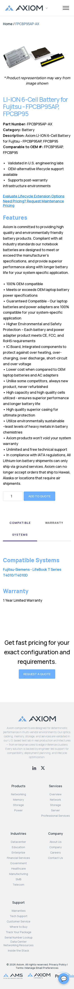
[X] (43, 768)
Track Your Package (18, 932)
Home (7, 24)
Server (55, 810)
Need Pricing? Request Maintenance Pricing (33, 203)
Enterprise (18, 852)
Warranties (18, 911)
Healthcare (18, 868)
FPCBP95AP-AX (27, 24)
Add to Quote (39, 496)
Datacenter (18, 842)
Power (18, 810)
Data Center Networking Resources (19, 943)
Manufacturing (18, 874)
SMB (19, 879)
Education (18, 847)
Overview (55, 794)
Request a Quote (37, 674)
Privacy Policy (58, 964)
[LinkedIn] (34, 768)
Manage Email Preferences (41, 968)
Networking (18, 794)
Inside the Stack (18, 950)
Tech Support (18, 916)
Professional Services (55, 815)
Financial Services (18, 858)
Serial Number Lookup (19, 937)
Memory (18, 799)
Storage (18, 805)
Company (55, 847)
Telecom (18, 884)
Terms (19, 968)
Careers (55, 852)
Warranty (54, 523)
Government (18, 863)
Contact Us (55, 858)
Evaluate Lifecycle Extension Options (33, 196)
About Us (56, 842)
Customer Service (18, 921)
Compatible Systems (20, 528)
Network (55, 799)
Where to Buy (18, 927)
